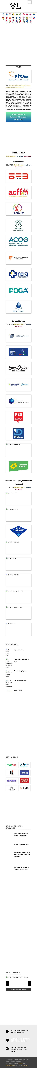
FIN (17, 19)
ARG (3, 15)
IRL (27, 19)
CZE (30, 15)
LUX (6, 22)
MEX (10, 22)
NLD (13, 22)
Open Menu (30, 2)
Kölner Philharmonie (20, 680)
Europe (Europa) (20, 85)
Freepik (20, 1063)
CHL (27, 15)
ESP (10, 19)
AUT (10, 15)
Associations (12, 85)
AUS (6, 15)
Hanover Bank (18, 690)
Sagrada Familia (18, 649)
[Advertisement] (18, 45)
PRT (20, 22)
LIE (34, 19)
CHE (24, 15)
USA (30, 22)
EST (13, 19)
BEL (13, 15)
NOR (17, 22)
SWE (24, 22)
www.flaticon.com (10, 1065)
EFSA (18, 117)
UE (27, 22)
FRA (20, 19)
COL (34, 15)
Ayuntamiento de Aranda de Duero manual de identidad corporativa (22, 854)
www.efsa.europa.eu (24, 109)
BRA (20, 15)
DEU (3, 19)
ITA (30, 19)
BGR (17, 15)
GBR (24, 19)
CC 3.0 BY (25, 1065)
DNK (6, 19)
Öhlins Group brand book (21, 844)
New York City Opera (20, 671)
